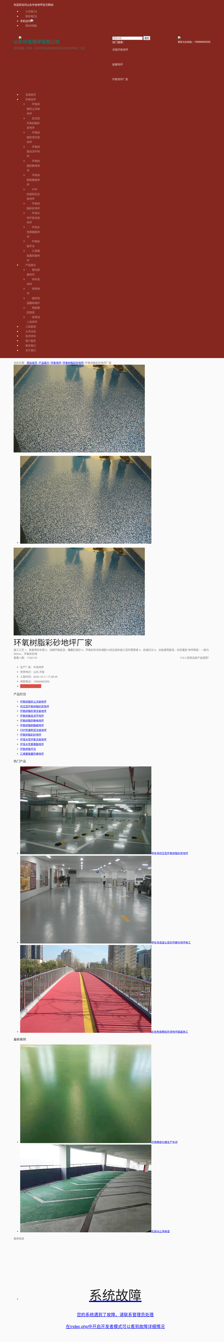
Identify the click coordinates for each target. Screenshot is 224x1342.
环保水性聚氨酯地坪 (33, 232)
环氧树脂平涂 (28, 749)
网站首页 (32, 363)
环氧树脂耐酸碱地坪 (33, 179)
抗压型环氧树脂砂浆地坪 (33, 123)
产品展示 (30, 265)
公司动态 (30, 331)
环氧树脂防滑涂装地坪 (33, 137)
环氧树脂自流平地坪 (33, 151)
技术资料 (30, 336)
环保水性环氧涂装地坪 (33, 217)
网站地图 (30, 25)
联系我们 (30, 16)
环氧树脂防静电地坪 (33, 165)
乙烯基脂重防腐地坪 (33, 255)
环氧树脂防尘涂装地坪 (33, 108)
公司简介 (30, 11)
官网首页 (30, 95)
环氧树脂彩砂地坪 (73, 363)
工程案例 (30, 326)
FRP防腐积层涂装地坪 (33, 194)
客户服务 (30, 341)
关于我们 (30, 350)
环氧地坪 (30, 99)
